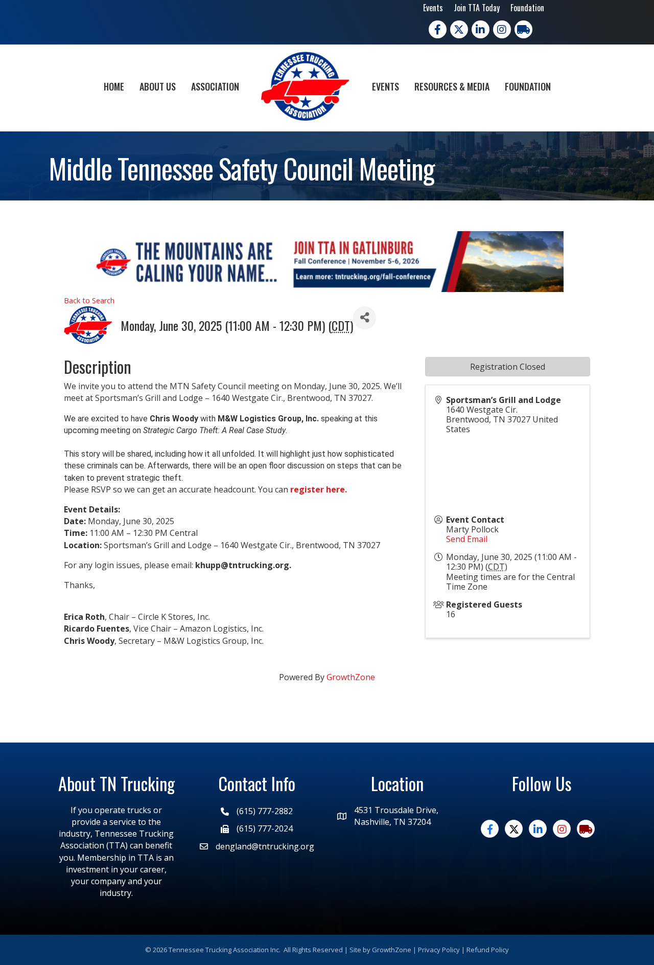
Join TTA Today (477, 8)
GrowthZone (350, 677)
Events (433, 8)
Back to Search (89, 300)
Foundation (527, 8)
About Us (157, 86)
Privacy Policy (439, 949)
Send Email (466, 539)
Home (114, 86)
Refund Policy (487, 949)
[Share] (364, 317)
